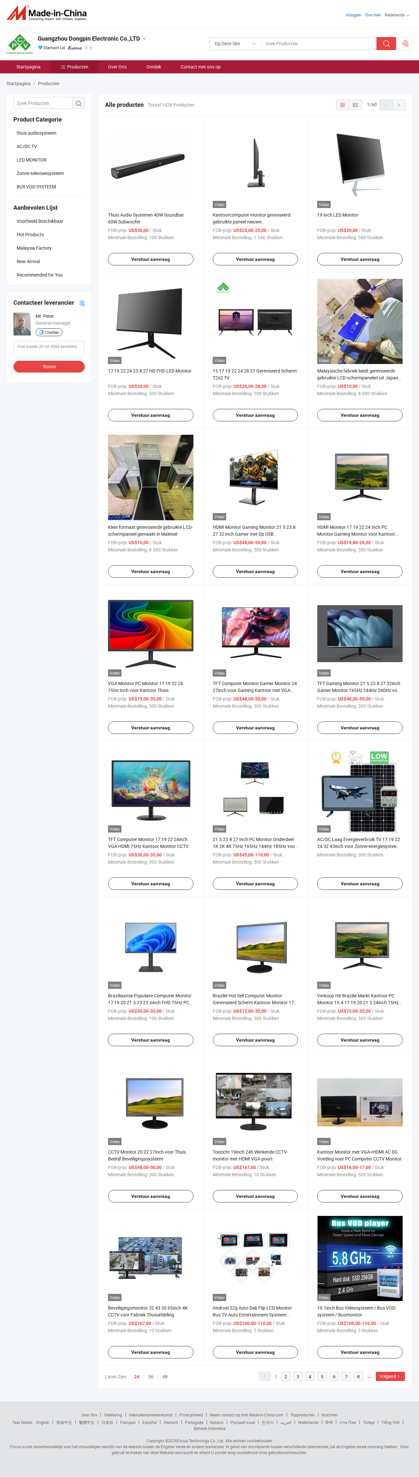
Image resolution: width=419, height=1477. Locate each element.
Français (128, 1422)
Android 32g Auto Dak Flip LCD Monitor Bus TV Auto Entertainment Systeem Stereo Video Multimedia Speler (252, 1315)
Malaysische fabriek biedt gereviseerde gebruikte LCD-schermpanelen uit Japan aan (357, 378)
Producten (77, 67)
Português (194, 1422)
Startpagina (28, 67)
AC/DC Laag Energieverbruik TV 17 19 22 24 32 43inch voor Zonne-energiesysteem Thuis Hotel (358, 846)
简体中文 (64, 1422)
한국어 (268, 1422)
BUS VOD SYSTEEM (36, 186)
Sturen (49, 366)
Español (149, 1422)
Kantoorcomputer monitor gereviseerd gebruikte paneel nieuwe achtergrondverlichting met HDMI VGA (251, 222)
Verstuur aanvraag (150, 259)
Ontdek (153, 67)
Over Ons (117, 67)
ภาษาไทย (347, 1422)
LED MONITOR (31, 160)
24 (136, 1376)
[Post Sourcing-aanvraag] (405, 43)
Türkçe (368, 1422)
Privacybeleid (191, 1414)
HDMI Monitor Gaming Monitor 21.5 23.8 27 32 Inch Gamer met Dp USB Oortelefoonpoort (254, 534)
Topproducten (302, 1414)
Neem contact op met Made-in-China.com (246, 1414)
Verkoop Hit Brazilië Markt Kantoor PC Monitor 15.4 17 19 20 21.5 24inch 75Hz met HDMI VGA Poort (358, 1002)
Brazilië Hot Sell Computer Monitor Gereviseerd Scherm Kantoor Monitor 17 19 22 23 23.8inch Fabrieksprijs (253, 1002)
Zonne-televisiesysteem (40, 173)
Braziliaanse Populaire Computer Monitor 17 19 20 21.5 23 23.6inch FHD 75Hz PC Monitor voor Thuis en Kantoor (149, 1002)
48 (165, 1376)
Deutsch (171, 1422)
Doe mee (373, 14)
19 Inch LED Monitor (337, 215)
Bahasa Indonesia (210, 1428)
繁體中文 (87, 1422)
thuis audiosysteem (36, 133)
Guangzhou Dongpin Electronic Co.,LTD (89, 38)
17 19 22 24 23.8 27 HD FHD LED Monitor (149, 371)
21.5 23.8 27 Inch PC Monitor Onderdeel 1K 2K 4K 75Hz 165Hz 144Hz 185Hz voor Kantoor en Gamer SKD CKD (255, 846)
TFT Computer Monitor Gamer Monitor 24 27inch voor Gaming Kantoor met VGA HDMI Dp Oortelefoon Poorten (255, 690)
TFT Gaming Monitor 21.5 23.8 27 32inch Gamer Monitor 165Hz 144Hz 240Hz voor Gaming (359, 690)
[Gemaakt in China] (49, 13)
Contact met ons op (201, 67)
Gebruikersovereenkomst (151, 1414)
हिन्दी (329, 1422)
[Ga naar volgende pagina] (399, 105)
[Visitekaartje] (82, 302)
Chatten (52, 332)
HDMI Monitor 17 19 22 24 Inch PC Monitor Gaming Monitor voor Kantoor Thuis (356, 534)
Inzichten (330, 1414)
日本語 (107, 1422)
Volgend (387, 1376)
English (42, 1422)
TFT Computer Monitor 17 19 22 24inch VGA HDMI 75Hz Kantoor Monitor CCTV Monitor (148, 846)
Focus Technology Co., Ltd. (200, 1440)
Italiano (217, 1422)
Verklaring (113, 1414)
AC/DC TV (27, 146)
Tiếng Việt (390, 1422)
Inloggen (353, 14)
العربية (286, 1422)
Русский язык (242, 1422)
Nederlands (308, 1422)
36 (151, 1376)
